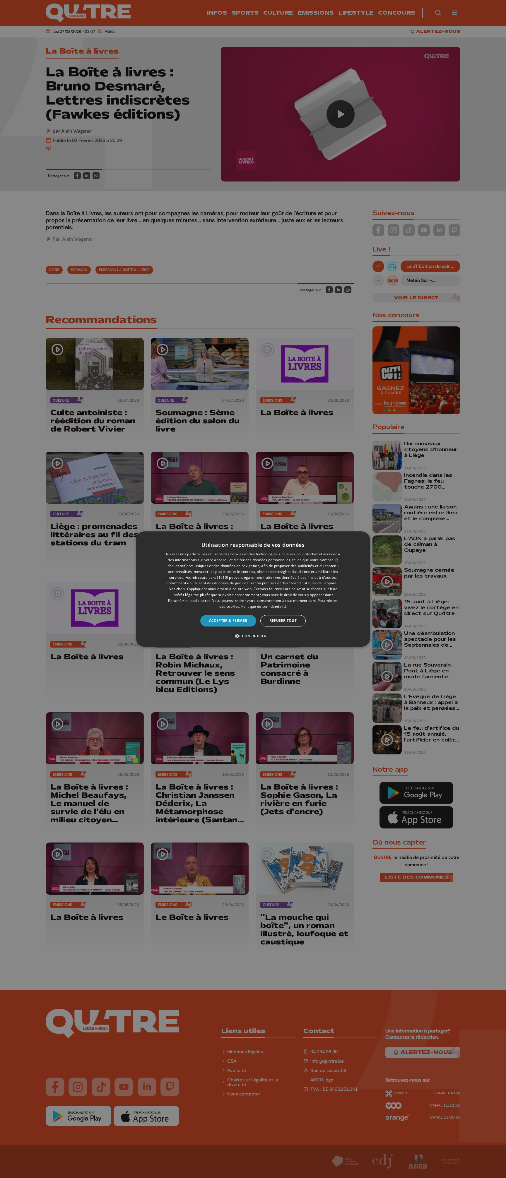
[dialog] (253, 589)
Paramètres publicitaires (189, 600)
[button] (253, 635)
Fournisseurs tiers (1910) (206, 577)
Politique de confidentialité (264, 606)
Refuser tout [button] (283, 620)
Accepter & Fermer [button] (228, 620)
